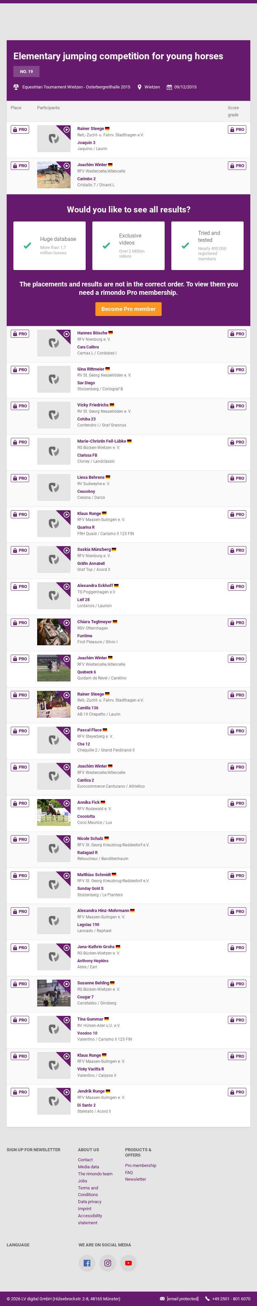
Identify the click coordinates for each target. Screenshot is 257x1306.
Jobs (82, 1180)
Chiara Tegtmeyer (95, 621)
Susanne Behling (93, 982)
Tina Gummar (90, 1019)
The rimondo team (95, 1173)
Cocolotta (86, 816)
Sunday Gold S (90, 888)
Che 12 (83, 744)
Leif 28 (83, 599)
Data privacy (89, 1201)
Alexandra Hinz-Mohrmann (103, 910)
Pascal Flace (90, 729)
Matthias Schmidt (94, 874)
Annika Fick (89, 802)
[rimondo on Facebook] (87, 1263)
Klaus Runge (89, 513)
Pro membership (140, 1165)
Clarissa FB (87, 455)
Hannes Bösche (92, 332)
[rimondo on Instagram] (107, 1263)
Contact (85, 1159)
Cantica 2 (85, 780)
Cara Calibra (88, 347)
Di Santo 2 (86, 1105)
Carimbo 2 (86, 179)
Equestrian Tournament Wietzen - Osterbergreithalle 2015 (76, 86)
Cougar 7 (85, 997)
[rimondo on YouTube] (128, 1263)
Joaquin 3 (86, 142)
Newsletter (135, 1179)
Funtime (84, 636)
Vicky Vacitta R (90, 1069)
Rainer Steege (91, 128)
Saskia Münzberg (94, 549)
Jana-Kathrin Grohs (96, 946)
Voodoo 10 (87, 1033)
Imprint (84, 1208)
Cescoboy (86, 491)
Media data (88, 1166)
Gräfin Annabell (91, 563)
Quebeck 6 (86, 672)
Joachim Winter (92, 164)
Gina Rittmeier (91, 369)
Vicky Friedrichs (93, 404)
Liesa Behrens (91, 477)
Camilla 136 (87, 708)
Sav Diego (86, 383)
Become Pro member (128, 309)
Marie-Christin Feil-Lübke (102, 441)
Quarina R (86, 527)
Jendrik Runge (91, 1091)
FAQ (129, 1172)
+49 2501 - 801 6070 (230, 1298)
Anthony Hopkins (92, 961)
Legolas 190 (88, 924)
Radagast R (87, 852)
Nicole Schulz (90, 838)
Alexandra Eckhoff (95, 585)
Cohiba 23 (86, 419)
